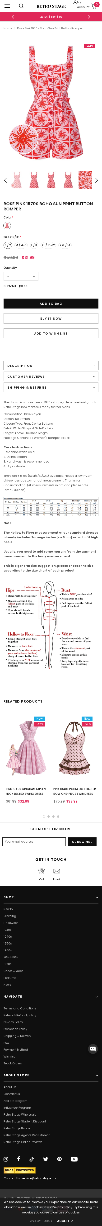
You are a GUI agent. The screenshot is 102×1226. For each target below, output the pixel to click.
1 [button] (44, 816)
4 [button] (58, 816)
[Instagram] (6, 1159)
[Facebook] (18, 1159)
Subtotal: (10, 286)
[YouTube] (74, 1159)
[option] (51, 16)
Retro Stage (51, 6)
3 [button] (53, 816)
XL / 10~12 (48, 245)
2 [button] (48, 816)
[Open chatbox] (93, 1049)
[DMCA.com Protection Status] (20, 1170)
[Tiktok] (31, 1159)
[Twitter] (45, 1159)
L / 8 (34, 245)
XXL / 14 (65, 245)
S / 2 (8, 245)
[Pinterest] (59, 1159)
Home (8, 28)
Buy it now (51, 318)
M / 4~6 (21, 245)
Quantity (10, 268)
